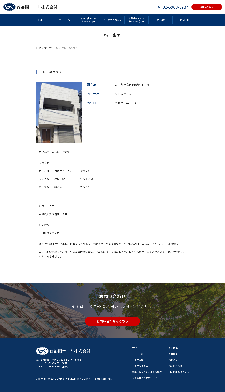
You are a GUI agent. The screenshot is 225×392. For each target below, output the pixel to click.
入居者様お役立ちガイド (144, 377)
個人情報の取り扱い (179, 372)
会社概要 (173, 348)
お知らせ (184, 19)
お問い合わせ (175, 366)
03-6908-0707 (53, 363)
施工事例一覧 (51, 47)
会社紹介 (160, 19)
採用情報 (173, 354)
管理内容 (139, 360)
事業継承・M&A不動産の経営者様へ (136, 20)
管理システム (141, 366)
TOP (40, 19)
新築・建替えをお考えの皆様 (88, 20)
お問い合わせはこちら (112, 321)
